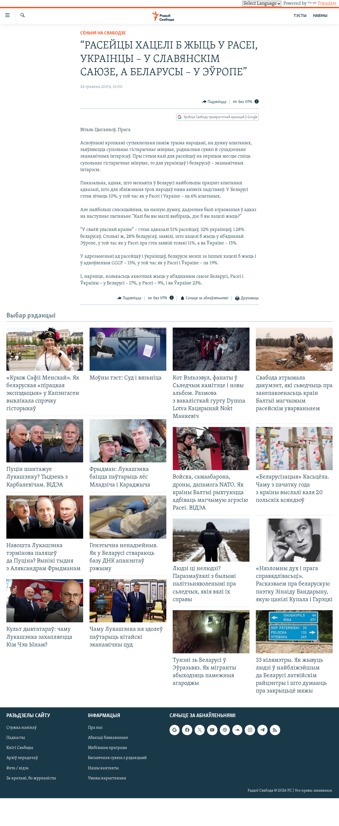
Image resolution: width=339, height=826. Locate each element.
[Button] (214, 102)
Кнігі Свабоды (19, 748)
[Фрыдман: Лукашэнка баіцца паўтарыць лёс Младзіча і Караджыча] (128, 440)
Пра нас (95, 728)
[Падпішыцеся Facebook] (187, 730)
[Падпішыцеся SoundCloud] (237, 730)
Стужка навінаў (21, 728)
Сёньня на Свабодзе (103, 33)
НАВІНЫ (320, 16)
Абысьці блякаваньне (108, 738)
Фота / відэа (17, 768)
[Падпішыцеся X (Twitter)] (200, 730)
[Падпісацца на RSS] (275, 730)
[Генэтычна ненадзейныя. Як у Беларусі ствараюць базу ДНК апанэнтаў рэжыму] (128, 517)
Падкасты (15, 738)
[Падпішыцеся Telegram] (262, 730)
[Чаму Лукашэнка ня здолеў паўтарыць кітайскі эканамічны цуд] (128, 600)
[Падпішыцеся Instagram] (250, 730)
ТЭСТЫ (300, 16)
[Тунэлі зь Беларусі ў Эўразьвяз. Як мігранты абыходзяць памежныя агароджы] (211, 631)
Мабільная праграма (107, 748)
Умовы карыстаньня (107, 778)
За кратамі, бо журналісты (31, 778)
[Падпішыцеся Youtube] (212, 730)
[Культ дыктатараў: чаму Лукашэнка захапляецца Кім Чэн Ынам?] (44, 600)
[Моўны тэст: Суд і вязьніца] (128, 349)
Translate (327, 3)
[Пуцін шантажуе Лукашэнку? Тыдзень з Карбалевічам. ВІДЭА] (44, 440)
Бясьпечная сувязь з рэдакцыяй (117, 758)
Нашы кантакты (103, 768)
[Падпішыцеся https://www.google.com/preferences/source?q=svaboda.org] (175, 730)
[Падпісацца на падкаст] (225, 730)
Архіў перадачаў (22, 758)
